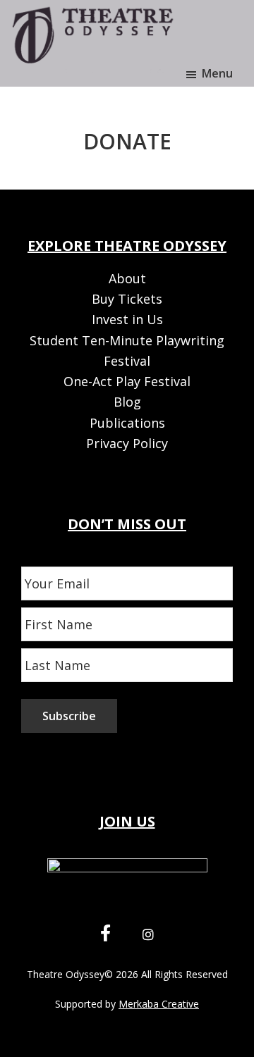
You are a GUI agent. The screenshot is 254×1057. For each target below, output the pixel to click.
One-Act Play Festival (127, 381)
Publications (127, 422)
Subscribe (69, 716)
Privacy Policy (127, 443)
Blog (127, 401)
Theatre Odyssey (65, 974)
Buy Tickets (127, 298)
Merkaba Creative (159, 1003)
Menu (217, 73)
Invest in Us (127, 319)
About (127, 278)
